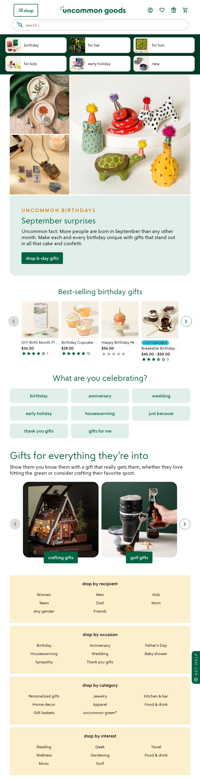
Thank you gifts (100, 661)
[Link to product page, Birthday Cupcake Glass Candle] (80, 319)
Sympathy (44, 661)
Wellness (44, 755)
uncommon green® (100, 712)
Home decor (43, 704)
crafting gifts (60, 557)
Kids (156, 594)
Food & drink (156, 704)
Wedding (100, 653)
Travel (156, 746)
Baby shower (156, 653)
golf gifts (139, 557)
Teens (44, 602)
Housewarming (44, 653)
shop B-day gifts (42, 258)
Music (44, 763)
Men (100, 594)
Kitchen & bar (156, 696)
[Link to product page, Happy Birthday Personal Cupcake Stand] (120, 319)
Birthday (44, 645)
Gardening (100, 755)
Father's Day (156, 645)
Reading (44, 746)
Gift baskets (44, 712)
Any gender (44, 611)
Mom (156, 602)
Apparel (100, 704)
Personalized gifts (44, 696)
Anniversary (100, 645)
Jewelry (100, 696)
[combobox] (100, 25)
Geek (100, 746)
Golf (100, 763)
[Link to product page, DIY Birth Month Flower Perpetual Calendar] (40, 319)
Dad (100, 602)
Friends (99, 611)
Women (44, 594)
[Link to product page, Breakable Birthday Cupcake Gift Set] (160, 319)
